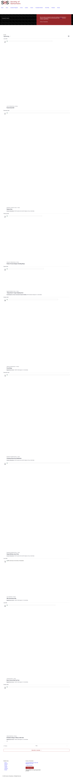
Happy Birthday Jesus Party (13, 554)
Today (36, 745)
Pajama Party (9, 209)
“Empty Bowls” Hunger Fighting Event (15, 292)
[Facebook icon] (66, 776)
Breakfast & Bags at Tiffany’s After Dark (15, 737)
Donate (5, 769)
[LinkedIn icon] (67, 776)
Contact (5, 767)
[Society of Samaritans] (10, 2)
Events (5, 765)
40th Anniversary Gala (11, 598)
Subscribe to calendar (36, 750)
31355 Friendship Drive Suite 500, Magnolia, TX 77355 (32, 763)
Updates (5, 766)
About (5, 762)
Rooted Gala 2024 (10, 107)
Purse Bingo (9, 368)
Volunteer (6, 768)
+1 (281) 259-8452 (29, 765)
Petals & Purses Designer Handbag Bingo (16, 263)
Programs (6, 763)
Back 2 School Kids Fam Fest (13, 680)
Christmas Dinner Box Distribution (14, 458)
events (61, 18)
